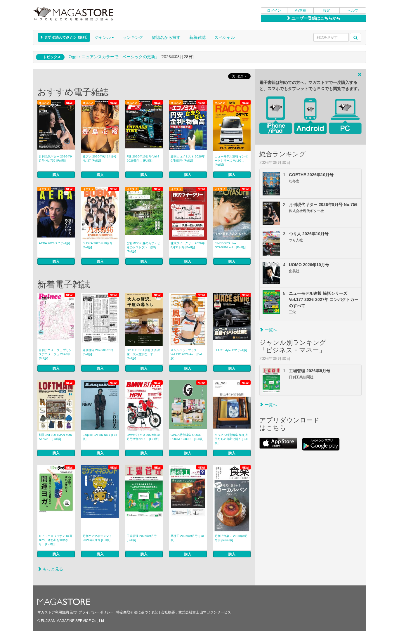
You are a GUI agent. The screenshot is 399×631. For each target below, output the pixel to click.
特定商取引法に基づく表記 (137, 612)
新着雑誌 (197, 37)
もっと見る (52, 569)
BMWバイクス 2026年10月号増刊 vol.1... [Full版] (143, 437)
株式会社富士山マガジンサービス (204, 612)
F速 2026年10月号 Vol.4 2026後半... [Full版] (143, 158)
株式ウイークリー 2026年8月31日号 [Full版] (188, 245)
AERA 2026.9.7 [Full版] (54, 243)
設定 (326, 10)
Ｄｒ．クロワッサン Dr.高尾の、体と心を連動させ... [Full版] (55, 540)
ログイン (274, 10)
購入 (56, 175)
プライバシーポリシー (96, 612)
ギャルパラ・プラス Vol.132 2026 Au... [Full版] (186, 354)
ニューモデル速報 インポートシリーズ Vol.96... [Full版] (231, 160)
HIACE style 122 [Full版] (231, 350)
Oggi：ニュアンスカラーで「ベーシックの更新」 (114, 56)
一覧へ (270, 329)
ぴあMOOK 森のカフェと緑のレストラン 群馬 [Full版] (143, 247)
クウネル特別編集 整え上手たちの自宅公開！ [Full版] (231, 439)
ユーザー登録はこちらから (315, 18)
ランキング (133, 37)
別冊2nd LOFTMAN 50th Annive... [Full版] (55, 437)
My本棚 (300, 10)
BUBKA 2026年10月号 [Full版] (98, 245)
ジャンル (103, 37)
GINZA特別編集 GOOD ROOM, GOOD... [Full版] (187, 437)
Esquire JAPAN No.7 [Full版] (100, 437)
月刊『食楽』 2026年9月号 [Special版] (231, 538)
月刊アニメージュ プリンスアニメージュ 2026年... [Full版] (56, 354)
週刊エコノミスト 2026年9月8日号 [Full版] (188, 158)
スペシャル (224, 37)
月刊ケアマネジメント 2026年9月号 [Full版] (97, 538)
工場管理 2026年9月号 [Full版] (142, 538)
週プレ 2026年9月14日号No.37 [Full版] (99, 158)
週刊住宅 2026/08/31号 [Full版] (98, 352)
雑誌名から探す (166, 37)
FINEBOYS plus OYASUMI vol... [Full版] (230, 245)
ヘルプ (353, 10)
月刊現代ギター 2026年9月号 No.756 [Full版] (55, 158)
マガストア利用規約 (53, 612)
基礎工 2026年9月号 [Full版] (187, 538)
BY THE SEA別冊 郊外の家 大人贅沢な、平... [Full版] (143, 354)
